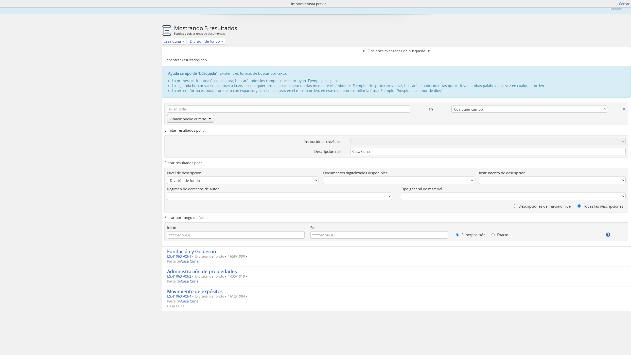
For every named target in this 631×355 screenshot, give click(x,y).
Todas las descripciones (602, 206)
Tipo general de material (421, 188)
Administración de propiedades (202, 271)
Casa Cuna (189, 261)
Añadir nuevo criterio (188, 118)
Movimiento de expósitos (195, 291)
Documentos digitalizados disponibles (355, 172)
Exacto (502, 234)
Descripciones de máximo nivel (545, 206)
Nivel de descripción (184, 172)
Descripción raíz (327, 151)
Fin (313, 227)
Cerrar (624, 3)
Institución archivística (322, 141)
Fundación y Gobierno (191, 251)
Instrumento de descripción (502, 172)
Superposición (473, 234)
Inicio (171, 227)
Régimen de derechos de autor (193, 188)
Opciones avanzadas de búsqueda (396, 50)
